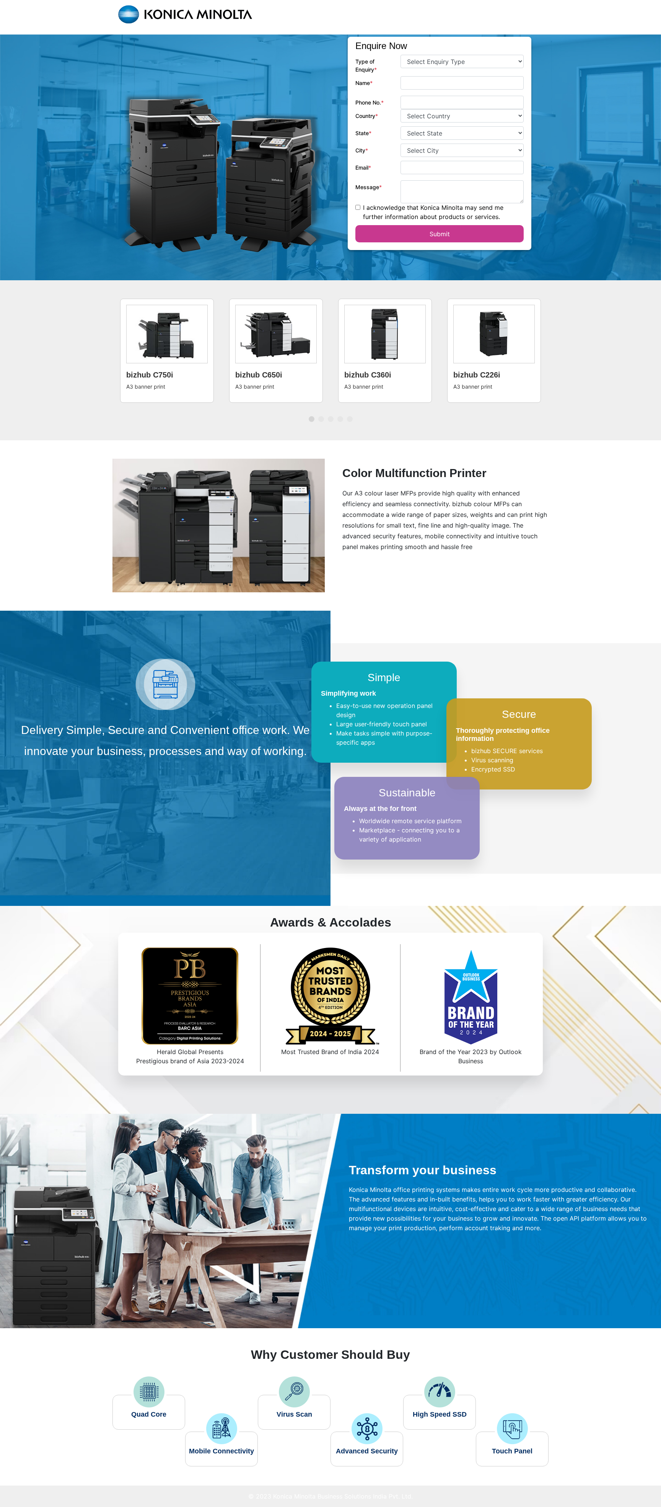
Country (366, 116)
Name (364, 83)
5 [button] (351, 408)
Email (363, 167)
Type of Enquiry (366, 65)
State (363, 133)
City (361, 150)
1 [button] (312, 408)
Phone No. (369, 102)
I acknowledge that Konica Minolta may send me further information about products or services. (433, 212)
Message (368, 187)
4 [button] (341, 408)
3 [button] (331, 408)
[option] (167, 351)
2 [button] (322, 408)
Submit (440, 234)
